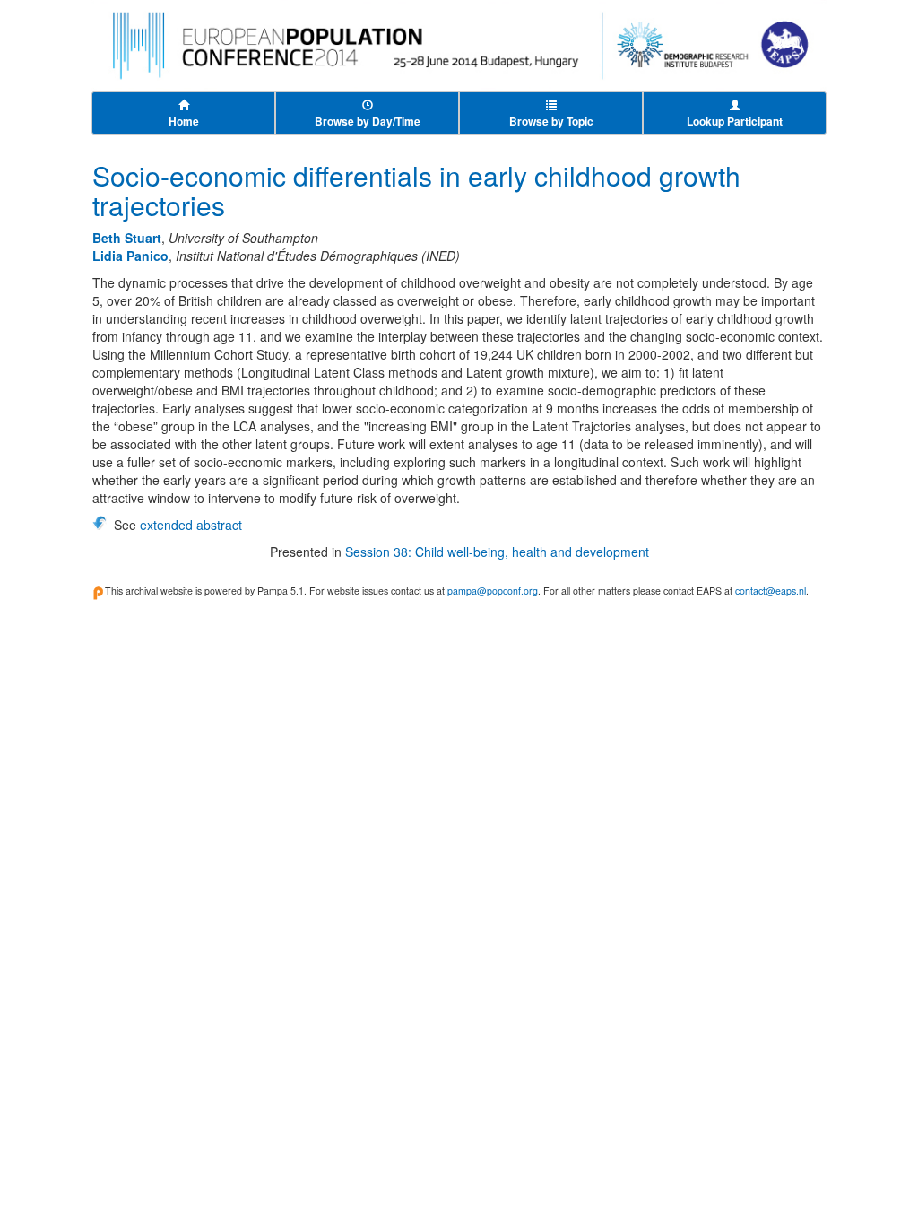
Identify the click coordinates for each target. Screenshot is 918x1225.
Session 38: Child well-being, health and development (497, 551)
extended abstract (191, 525)
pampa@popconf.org (492, 590)
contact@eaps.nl (770, 590)
